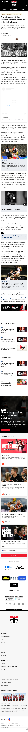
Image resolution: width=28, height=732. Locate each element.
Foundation (3, 672)
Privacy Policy (5, 725)
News (4, 9)
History (2, 676)
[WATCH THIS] (14, 452)
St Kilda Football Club (16, 119)
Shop (22, 9)
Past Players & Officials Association (9, 679)
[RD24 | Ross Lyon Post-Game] (14, 538)
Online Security (5, 727)
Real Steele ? (6, 117)
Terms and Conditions (14, 723)
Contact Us (4, 723)
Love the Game (22, 629)
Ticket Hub (3, 642)
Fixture (2, 639)
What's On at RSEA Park (7, 649)
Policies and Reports (6, 682)
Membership (13, 9)
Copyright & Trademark (16, 725)
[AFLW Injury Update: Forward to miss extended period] (14, 383)
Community (3, 663)
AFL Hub (3, 652)
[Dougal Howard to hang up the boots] (14, 348)
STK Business (4, 685)
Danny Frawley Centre (6, 669)
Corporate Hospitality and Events (9, 666)
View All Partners (13, 590)
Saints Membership (5, 636)
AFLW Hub (3, 655)
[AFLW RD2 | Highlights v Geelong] (14, 511)
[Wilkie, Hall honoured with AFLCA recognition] (14, 339)
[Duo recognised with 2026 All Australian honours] (14, 330)
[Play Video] (14, 151)
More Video (14, 555)
